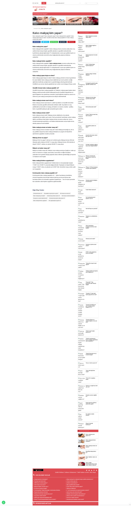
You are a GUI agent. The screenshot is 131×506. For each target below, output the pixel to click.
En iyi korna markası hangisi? (40, 488)
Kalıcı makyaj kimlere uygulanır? (40, 200)
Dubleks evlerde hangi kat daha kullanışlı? (76, 493)
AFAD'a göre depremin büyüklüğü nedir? (43, 497)
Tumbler (63, 41)
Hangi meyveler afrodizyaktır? (41, 479)
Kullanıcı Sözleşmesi (70, 472)
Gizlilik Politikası (59, 472)
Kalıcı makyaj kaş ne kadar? (39, 195)
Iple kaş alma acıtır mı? (51, 3)
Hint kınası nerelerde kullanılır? (68, 195)
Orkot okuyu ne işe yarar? (40, 484)
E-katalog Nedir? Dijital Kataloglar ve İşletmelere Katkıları (47, 490)
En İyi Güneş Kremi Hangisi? (40, 14)
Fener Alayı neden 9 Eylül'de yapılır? (75, 486)
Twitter (46, 41)
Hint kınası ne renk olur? (65, 193)
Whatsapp (54, 41)
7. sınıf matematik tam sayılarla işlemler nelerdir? (78, 490)
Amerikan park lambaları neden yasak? (75, 499)
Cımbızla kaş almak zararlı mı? (53, 195)
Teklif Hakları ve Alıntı (83, 472)
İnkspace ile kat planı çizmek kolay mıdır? (43, 493)
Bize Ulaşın (93, 472)
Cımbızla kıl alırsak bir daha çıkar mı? (57, 198)
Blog (40, 28)
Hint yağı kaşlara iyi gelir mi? (55, 200)
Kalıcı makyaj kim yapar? (46, 28)
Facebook (37, 41)
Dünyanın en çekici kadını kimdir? (40, 198)
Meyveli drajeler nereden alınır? (41, 486)
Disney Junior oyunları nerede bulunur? (75, 495)
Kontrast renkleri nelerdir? (73, 497)
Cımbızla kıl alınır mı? (37, 193)
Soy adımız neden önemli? (40, 495)
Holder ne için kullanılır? (72, 482)
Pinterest (72, 41)
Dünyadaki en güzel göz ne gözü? (51, 193)
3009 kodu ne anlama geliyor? (41, 482)
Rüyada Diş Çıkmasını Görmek (41, 492)
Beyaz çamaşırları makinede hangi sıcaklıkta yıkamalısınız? (80, 479)
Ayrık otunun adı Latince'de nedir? (74, 492)
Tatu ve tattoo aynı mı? (72, 481)
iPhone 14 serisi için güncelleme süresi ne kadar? (45, 499)
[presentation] (79, 3)
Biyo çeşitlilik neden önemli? (73, 484)
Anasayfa (36, 28)
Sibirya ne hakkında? (71, 488)
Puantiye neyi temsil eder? (40, 481)
